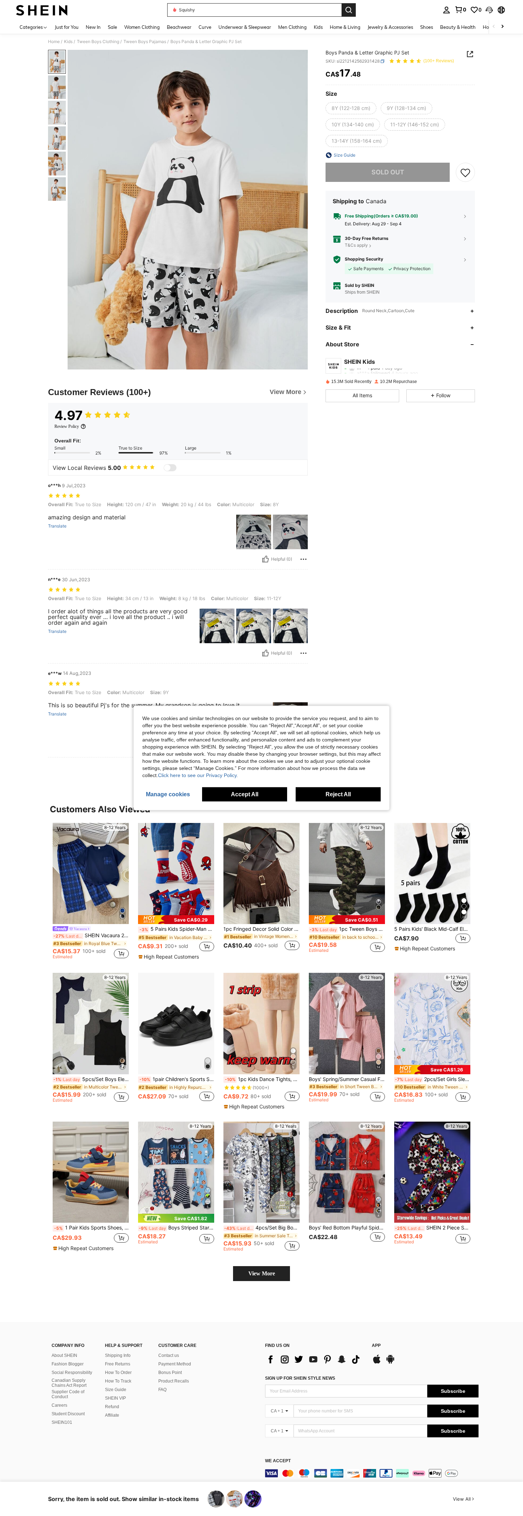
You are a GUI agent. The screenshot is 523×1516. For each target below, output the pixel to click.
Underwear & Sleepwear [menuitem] (244, 27)
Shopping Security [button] (364, 259)
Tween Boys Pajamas (144, 41)
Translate (57, 526)
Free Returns (117, 1364)
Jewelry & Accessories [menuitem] (390, 27)
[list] (315, 1359)
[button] (489, 10)
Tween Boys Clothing (98, 41)
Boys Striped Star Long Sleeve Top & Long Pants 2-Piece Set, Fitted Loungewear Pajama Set (176, 1228)
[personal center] (446, 10)
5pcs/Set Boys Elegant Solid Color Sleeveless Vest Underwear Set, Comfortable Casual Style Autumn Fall (91, 1079)
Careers (59, 1405)
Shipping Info (118, 1355)
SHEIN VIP (115, 1398)
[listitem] (91, 892)
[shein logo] (42, 10)
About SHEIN (64, 1355)
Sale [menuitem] (112, 27)
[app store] (377, 1362)
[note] (176, 919)
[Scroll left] (493, 27)
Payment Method (174, 1364)
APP (376, 1345)
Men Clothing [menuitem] (292, 27)
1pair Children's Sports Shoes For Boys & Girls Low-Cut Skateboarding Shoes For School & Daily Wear (176, 1079)
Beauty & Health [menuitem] (458, 27)
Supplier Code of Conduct (68, 1394)
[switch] (170, 467)
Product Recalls (173, 1381)
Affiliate (112, 1415)
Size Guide (115, 1389)
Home (54, 41)
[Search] (349, 10)
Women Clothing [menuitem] (142, 27)
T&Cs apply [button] (356, 245)
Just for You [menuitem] (67, 27)
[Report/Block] (303, 559)
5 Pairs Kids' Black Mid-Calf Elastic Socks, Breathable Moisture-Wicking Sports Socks (432, 929)
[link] (460, 9)
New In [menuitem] (93, 27)
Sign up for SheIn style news (300, 1378)
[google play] (390, 1362)
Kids (68, 41)
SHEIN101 (62, 1422)
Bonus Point (170, 1372)
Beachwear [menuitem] (179, 27)
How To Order (118, 1372)
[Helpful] (265, 559)
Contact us (168, 1355)
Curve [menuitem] (205, 27)
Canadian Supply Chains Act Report (69, 1383)
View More (261, 1273)
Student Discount (68, 1413)
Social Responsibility (72, 1372)
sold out (387, 172)
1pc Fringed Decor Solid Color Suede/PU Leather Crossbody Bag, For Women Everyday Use (261, 929)
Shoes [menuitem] (426, 27)
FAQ (162, 1389)
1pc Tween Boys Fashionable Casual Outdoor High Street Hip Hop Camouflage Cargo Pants (347, 929)
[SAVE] (465, 172)
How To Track (118, 1381)
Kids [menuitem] (318, 27)
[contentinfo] (372, 1473)
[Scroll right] (502, 27)
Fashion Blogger (68, 1364)
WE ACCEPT (278, 1461)
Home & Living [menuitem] (345, 27)
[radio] (351, 109)
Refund (112, 1406)
